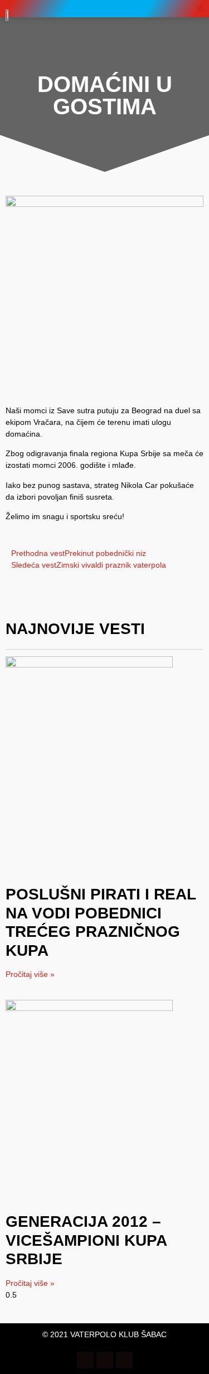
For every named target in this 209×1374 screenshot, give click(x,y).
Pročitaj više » (30, 974)
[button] (200, 9)
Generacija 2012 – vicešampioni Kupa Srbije (86, 1240)
